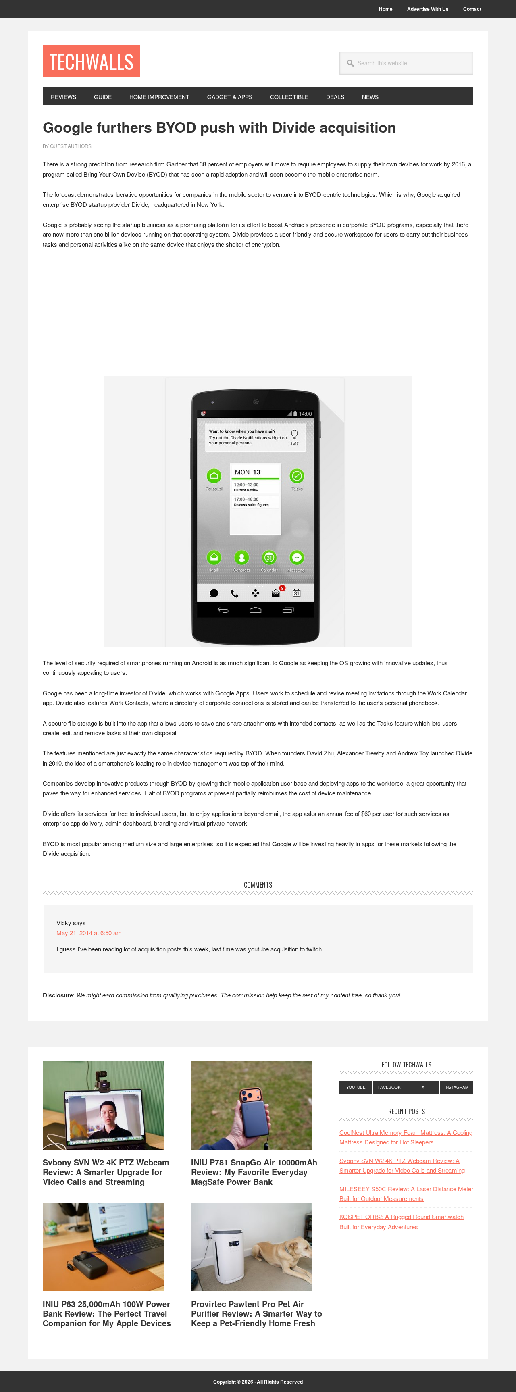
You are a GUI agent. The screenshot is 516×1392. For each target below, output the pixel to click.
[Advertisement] (258, 316)
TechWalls (91, 61)
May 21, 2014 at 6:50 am (89, 932)
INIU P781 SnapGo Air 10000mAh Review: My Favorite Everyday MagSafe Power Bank (254, 1171)
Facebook (389, 1087)
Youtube (356, 1087)
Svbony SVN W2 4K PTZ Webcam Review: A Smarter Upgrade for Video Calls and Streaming (106, 1171)
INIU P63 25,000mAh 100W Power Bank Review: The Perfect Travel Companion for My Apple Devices (107, 1313)
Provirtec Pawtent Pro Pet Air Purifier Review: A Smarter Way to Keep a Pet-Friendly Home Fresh (256, 1313)
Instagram (456, 1087)
